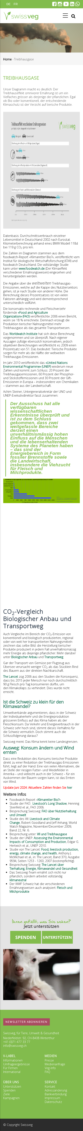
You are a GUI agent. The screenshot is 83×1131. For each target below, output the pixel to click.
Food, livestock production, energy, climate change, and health (44, 851)
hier (69, 787)
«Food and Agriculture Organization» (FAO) (25, 314)
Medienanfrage (55, 1064)
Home (7, 59)
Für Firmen (10, 1068)
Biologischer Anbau (24, 657)
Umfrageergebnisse (16, 1064)
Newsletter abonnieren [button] (26, 1022)
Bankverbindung (56, 1094)
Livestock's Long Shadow (49, 803)
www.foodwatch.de (32, 268)
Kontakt (50, 1086)
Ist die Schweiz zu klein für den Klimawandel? (33, 704)
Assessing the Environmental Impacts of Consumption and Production (41, 840)
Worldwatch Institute (23, 334)
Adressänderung (56, 1090)
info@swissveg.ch (15, 1046)
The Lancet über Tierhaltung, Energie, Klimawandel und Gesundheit (43, 867)
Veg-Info (50, 1068)
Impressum (52, 1098)
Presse (49, 1060)
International (11, 1072)
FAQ (47, 1072)
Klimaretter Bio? (48, 800)
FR (16, 4)
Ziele (6, 1094)
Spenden (9, 1090)
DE (8, 4)
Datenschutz (53, 1102)
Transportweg (53, 657)
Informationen (13, 1060)
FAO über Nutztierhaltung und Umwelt (43, 813)
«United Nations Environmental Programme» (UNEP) (35, 364)
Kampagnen (11, 1098)
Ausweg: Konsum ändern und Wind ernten (38, 750)
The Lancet (10, 676)
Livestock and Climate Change (35, 821)
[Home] (20, 15)
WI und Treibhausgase (52, 834)
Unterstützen (12, 1086)
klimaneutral (18, 880)
